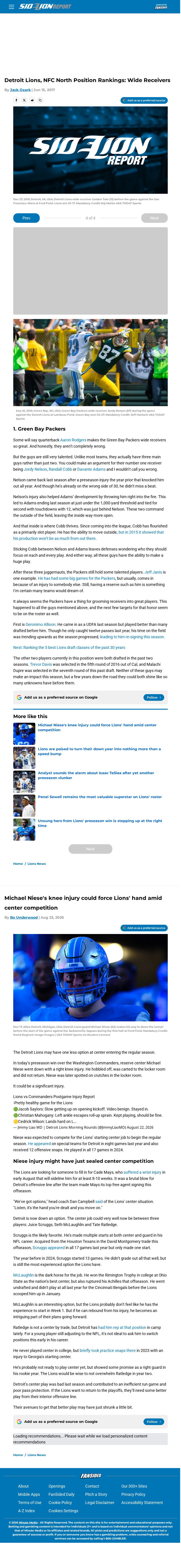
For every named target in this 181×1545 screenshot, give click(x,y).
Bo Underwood (24, 917)
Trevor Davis (41, 664)
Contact (92, 1486)
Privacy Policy (133, 1494)
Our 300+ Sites (134, 1486)
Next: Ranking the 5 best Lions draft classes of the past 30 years (69, 647)
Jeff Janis (153, 572)
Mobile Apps (29, 1494)
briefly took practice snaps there (108, 1350)
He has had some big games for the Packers (76, 578)
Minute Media (28, 1522)
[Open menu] (11, 6)
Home (18, 864)
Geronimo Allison (40, 624)
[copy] (40, 100)
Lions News (37, 864)
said (99, 1201)
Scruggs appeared (49, 1247)
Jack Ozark (20, 90)
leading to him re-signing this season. (132, 636)
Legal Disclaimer (99, 1502)
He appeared (39, 1143)
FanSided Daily (62, 1494)
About (23, 1486)
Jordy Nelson (35, 469)
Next (154, 218)
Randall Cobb (60, 469)
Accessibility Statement (142, 1502)
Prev (26, 218)
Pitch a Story (96, 1494)
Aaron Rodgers (73, 440)
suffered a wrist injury (142, 1172)
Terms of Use (29, 1502)
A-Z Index (26, 1510)
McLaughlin (23, 1275)
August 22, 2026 (140, 1127)
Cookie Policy (60, 1502)
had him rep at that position (122, 1327)
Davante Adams (91, 469)
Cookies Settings (63, 1510)
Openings (57, 1486)
